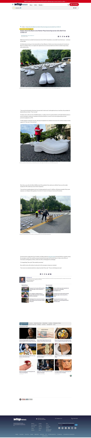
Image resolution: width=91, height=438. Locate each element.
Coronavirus (31, 323)
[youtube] (72, 428)
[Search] (68, 5)
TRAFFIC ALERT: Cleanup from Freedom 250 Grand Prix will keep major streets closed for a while (44, 1)
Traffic (35, 5)
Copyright (31, 434)
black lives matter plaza (32, 324)
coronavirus (44, 324)
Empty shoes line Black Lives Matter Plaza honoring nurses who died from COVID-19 (43, 26)
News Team (33, 426)
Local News (50, 323)
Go (76, 424)
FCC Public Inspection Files (52, 434)
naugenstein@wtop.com (30, 35)
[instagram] (62, 428)
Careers (32, 428)
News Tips (40, 426)
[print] (50, 274)
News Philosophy (34, 425)
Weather (40, 5)
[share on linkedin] (46, 274)
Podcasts (47, 425)
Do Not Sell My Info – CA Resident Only (69, 434)
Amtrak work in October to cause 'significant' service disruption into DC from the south (61, 300)
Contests (40, 423)
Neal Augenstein (24, 35)
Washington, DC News (57, 323)
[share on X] (42, 274)
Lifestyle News (45, 323)
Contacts (40, 425)
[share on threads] (44, 274)
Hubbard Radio (36, 434)
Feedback (16, 434)
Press (47, 423)
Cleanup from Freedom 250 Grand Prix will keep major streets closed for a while (37, 289)
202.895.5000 (75, 418)
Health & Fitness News (37, 323)
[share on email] (48, 274)
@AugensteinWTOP (30, 281)
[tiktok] (69, 428)
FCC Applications (59, 434)
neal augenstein (49, 324)
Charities (40, 428)
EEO (46, 434)
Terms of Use (27, 434)
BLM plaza (39, 324)
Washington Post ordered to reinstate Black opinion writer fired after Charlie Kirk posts (37, 300)
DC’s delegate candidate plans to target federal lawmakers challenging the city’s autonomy (37, 295)
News (31, 5)
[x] (66, 428)
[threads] (75, 428)
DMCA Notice (42, 434)
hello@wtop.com (59, 418)
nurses (54, 324)
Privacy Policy (21, 434)
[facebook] (59, 428)
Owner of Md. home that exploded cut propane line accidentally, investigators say (61, 289)
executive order (51, 256)
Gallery (23, 26)
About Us (32, 423)
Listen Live (17, 7)
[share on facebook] (40, 274)
